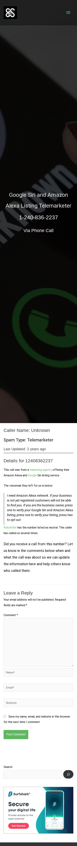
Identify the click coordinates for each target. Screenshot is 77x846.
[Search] (68, 774)
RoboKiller (10, 527)
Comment (11, 615)
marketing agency (41, 469)
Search (8, 767)
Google (32, 475)
